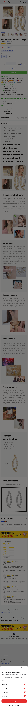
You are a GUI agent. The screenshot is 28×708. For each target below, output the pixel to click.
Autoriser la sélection (14, 705)
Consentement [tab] (4, 668)
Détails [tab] (14, 668)
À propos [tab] (23, 668)
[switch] (25, 684)
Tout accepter (14, 701)
